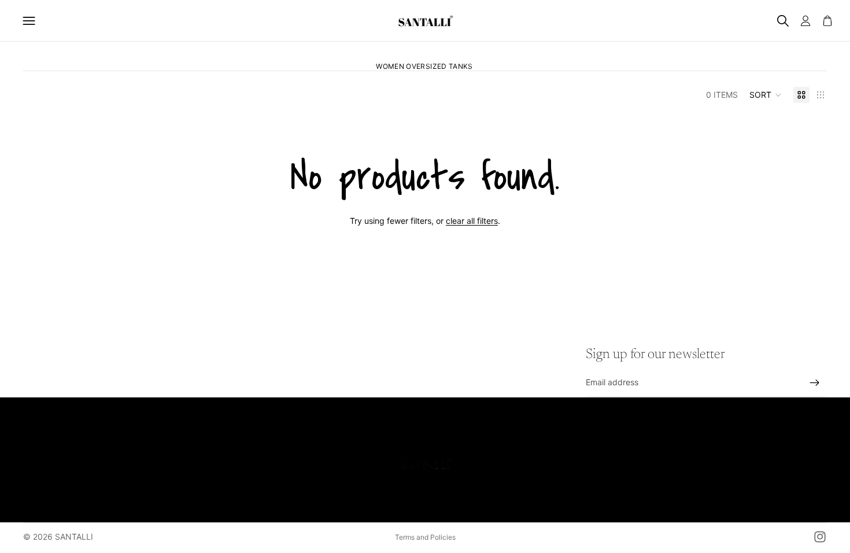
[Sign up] (815, 383)
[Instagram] (820, 537)
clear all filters (472, 221)
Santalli (74, 536)
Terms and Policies (425, 537)
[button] (765, 95)
